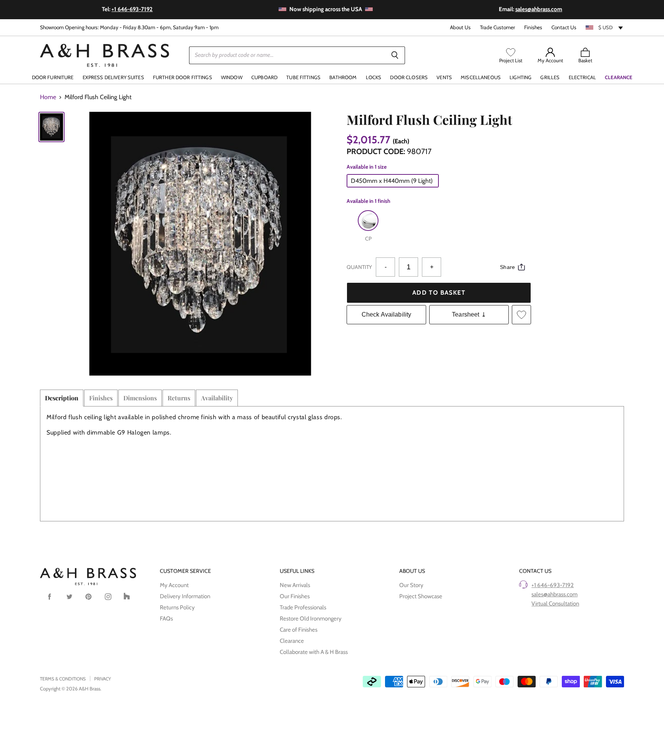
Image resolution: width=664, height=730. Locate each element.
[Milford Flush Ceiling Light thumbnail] (51, 127)
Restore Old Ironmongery (311, 618)
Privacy (102, 679)
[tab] (61, 398)
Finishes (533, 27)
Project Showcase (420, 596)
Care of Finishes (298, 629)
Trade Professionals (303, 607)
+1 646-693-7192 (552, 585)
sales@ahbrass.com (554, 594)
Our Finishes (295, 596)
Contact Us (563, 27)
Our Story (411, 585)
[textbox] (605, 27)
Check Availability (387, 314)
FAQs (166, 618)
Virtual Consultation (555, 603)
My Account (174, 585)
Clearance (292, 640)
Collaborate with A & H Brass (314, 652)
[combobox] (605, 27)
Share (507, 267)
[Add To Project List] (521, 314)
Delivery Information (185, 596)
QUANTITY (359, 267)
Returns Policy (177, 607)
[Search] (395, 55)
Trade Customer (497, 27)
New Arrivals (295, 585)
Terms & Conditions (63, 679)
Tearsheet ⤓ (469, 314)
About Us (460, 27)
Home (48, 97)
